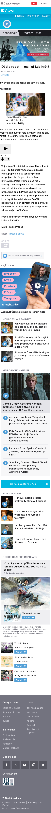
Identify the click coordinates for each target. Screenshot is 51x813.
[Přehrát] (5, 149)
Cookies (6, 802)
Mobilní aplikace (11, 748)
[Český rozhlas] (10, 3)
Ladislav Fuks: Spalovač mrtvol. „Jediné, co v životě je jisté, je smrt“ (28, 451)
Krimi (6, 280)
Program (19, 16)
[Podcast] (2, 159)
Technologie (9, 33)
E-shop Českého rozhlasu (20, 557)
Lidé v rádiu (33, 716)
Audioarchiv (33, 16)
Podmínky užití (35, 802)
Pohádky (8, 286)
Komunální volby (11, 712)
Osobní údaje (19, 802)
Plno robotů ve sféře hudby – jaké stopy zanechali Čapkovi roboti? (31, 355)
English (5, 805)
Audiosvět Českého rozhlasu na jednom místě (23, 312)
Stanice (6, 716)
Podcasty (7, 743)
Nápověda (32, 712)
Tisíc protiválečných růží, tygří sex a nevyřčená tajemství (29, 514)
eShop (6, 720)
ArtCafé (5, 75)
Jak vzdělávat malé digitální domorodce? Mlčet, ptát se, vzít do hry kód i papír (30, 326)
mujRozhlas (7, 265)
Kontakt (31, 725)
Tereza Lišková (16, 233)
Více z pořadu (12, 493)
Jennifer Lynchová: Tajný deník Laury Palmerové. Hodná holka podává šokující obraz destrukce (28, 420)
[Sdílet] (7, 159)
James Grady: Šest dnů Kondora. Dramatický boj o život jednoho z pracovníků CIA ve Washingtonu (23, 406)
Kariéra (30, 720)
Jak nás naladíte (35, 708)
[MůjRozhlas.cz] (5, 89)
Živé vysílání (10, 298)
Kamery (46, 16)
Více (40, 33)
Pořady (7, 292)
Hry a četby (10, 273)
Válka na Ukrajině (11, 708)
